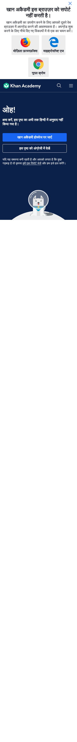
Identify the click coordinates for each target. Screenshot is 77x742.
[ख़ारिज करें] (70, 3)
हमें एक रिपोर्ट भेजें (32, 163)
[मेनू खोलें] (71, 85)
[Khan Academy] (20, 85)
